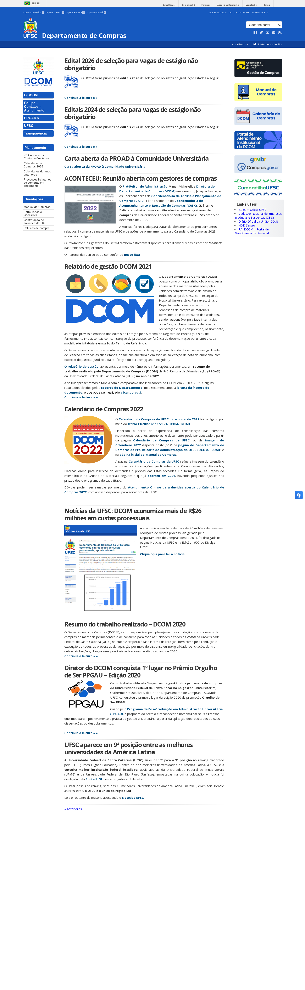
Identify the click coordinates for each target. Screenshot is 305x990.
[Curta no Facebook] (255, 32)
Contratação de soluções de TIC (34, 221)
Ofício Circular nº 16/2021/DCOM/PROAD (159, 424)
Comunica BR (188, 5)
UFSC (28, 125)
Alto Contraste (239, 12)
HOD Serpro (247, 225)
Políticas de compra (37, 228)
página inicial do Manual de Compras (148, 454)
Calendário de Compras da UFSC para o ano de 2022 (159, 419)
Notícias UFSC (133, 797)
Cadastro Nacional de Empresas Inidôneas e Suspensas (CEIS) (258, 215)
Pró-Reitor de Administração (145, 186)
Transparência (35, 133)
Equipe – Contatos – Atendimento (34, 106)
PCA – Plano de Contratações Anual (36, 157)
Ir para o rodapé (96, 12)
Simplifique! (169, 5)
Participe (206, 5)
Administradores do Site (267, 44)
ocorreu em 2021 (161, 476)
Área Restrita (240, 44)
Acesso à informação (228, 5)
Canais (267, 5)
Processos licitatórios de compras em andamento (37, 182)
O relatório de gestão (81, 366)
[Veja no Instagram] (274, 32)
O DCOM (31, 95)
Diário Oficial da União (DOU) (258, 221)
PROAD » (31, 118)
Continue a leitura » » (81, 98)
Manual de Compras (37, 206)
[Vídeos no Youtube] (267, 32)
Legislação (251, 5)
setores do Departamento (122, 387)
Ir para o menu (55, 12)
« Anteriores (73, 809)
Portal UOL (94, 779)
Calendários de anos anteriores (37, 173)
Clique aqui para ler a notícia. (162, 554)
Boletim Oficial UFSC (252, 210)
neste (132, 254)
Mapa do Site (260, 12)
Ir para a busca (75, 12)
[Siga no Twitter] (261, 32)
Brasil (36, 3)
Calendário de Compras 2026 (33, 165)
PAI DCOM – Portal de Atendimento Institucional (251, 231)
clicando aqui (131, 392)
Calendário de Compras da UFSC (161, 440)
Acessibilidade (218, 12)
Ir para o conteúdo (33, 12)
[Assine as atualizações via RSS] (280, 32)
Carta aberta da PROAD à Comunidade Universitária (104, 166)
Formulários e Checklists (33, 213)
